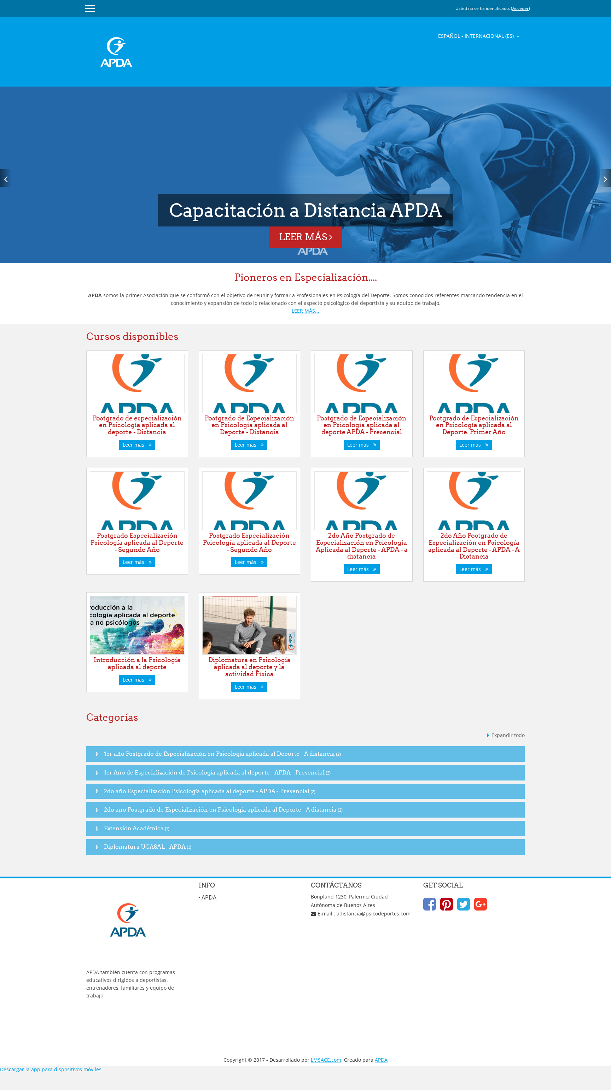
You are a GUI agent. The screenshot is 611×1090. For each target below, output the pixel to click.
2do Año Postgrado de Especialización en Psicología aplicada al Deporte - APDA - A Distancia (474, 545)
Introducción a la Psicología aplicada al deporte (137, 663)
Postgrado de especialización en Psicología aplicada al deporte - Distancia (137, 425)
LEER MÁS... (305, 310)
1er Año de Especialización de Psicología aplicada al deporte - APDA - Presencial (214, 772)
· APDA (207, 897)
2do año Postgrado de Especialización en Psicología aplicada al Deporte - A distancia (220, 809)
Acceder (520, 8)
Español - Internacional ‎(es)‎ (476, 36)
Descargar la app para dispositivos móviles (50, 1069)
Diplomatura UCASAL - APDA (145, 846)
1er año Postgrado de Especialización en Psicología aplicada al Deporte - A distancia (219, 753)
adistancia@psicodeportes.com (374, 913)
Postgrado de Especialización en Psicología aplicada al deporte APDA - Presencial (361, 425)
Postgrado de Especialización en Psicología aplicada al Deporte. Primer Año (474, 425)
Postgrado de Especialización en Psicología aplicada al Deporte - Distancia (249, 425)
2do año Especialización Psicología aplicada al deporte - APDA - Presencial (206, 791)
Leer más (304, 237)
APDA (381, 1059)
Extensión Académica (134, 828)
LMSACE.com (326, 1059)
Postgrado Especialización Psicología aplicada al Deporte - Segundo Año (137, 542)
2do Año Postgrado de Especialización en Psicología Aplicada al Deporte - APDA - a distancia (362, 545)
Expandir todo (508, 735)
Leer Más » (99, 1019)
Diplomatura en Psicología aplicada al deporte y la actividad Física (249, 667)
